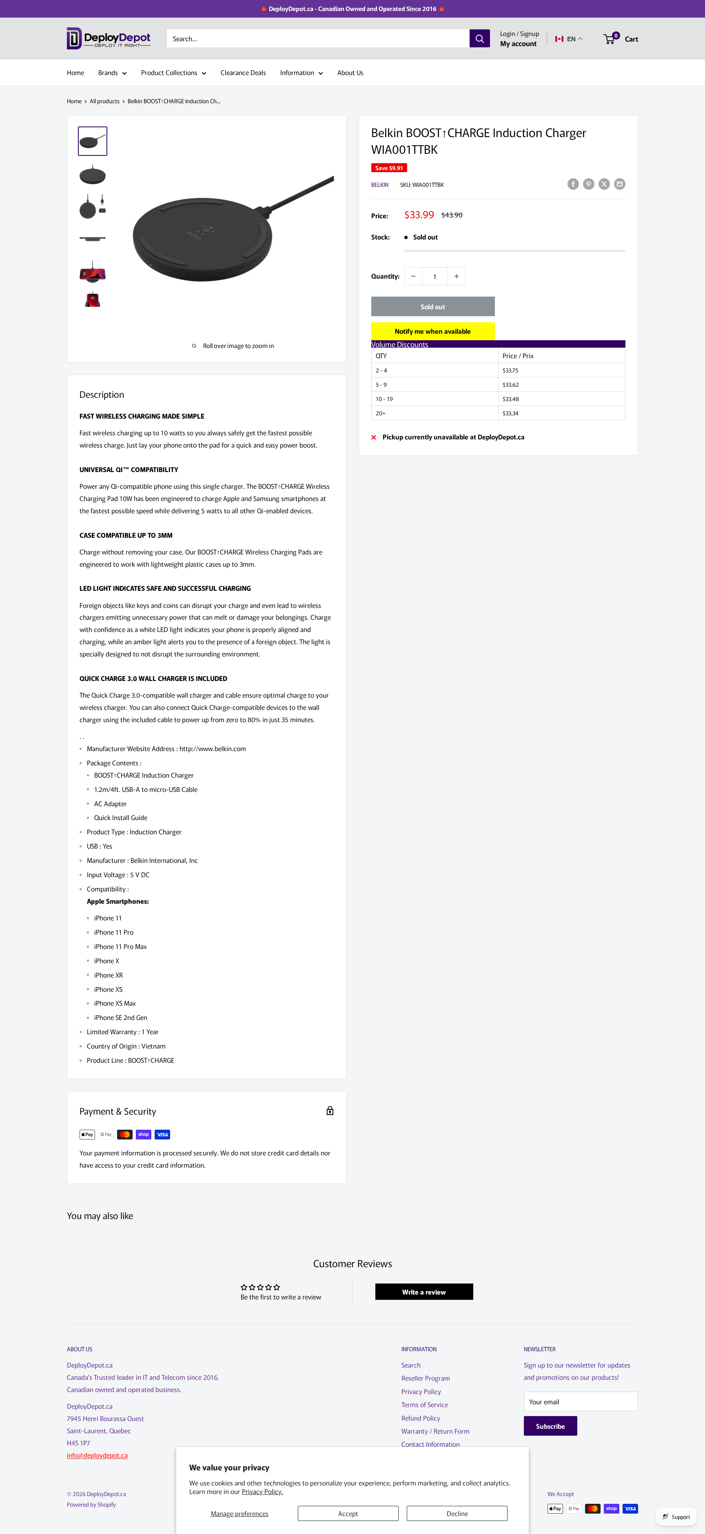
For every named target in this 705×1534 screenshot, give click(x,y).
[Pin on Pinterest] (588, 183)
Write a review (424, 1292)
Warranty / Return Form (435, 1431)
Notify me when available (433, 331)
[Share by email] (619, 183)
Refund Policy (420, 1418)
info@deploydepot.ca (97, 1455)
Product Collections (169, 72)
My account (518, 43)
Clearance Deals (243, 72)
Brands (108, 72)
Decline (457, 1513)
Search (411, 1365)
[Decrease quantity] (413, 276)
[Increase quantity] (456, 276)
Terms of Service (424, 1404)
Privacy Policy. (262, 1491)
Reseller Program (425, 1378)
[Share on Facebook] (573, 183)
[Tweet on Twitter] (604, 183)
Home (75, 72)
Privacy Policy (421, 1391)
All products (105, 101)
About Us (350, 72)
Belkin (379, 184)
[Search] (480, 39)
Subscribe (550, 1426)
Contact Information (430, 1444)
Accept (348, 1513)
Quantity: (385, 276)
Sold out (433, 306)
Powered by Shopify (91, 1504)
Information (297, 72)
